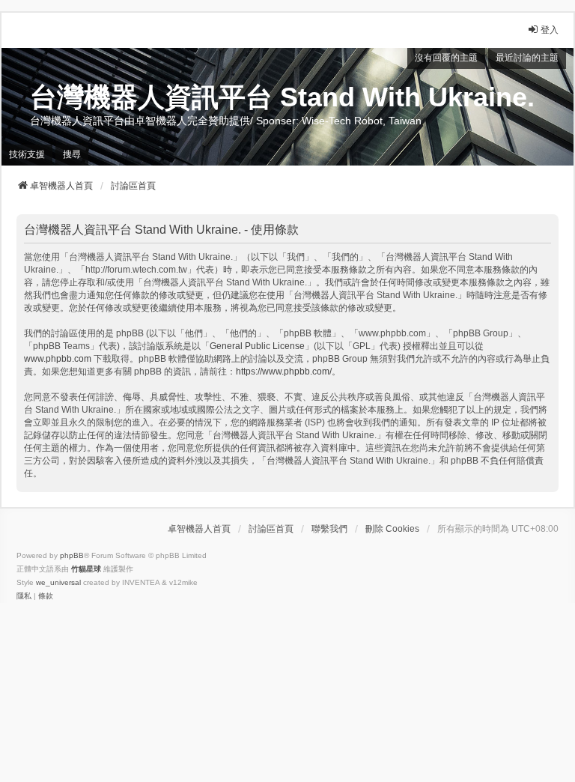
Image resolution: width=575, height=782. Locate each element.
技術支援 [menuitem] (27, 154)
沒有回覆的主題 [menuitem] (446, 57)
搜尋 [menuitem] (72, 154)
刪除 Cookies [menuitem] (392, 529)
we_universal (58, 582)
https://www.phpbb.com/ (284, 371)
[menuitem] (23, 596)
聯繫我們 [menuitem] (329, 529)
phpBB (72, 555)
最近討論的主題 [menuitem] (527, 57)
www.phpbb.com (57, 359)
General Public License (257, 346)
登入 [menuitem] (550, 30)
